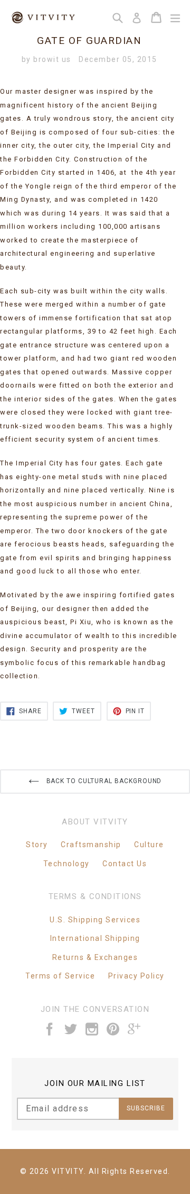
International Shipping (95, 938)
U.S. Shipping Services (95, 919)
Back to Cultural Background (103, 781)
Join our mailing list (95, 1083)
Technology (66, 863)
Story (37, 844)
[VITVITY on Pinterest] (113, 1029)
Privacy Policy (136, 976)
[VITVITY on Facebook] (50, 1029)
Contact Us (124, 863)
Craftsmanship (91, 844)
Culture (149, 844)
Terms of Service (60, 976)
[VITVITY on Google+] (134, 1029)
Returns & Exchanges (95, 957)
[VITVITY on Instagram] (92, 1029)
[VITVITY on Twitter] (71, 1029)
